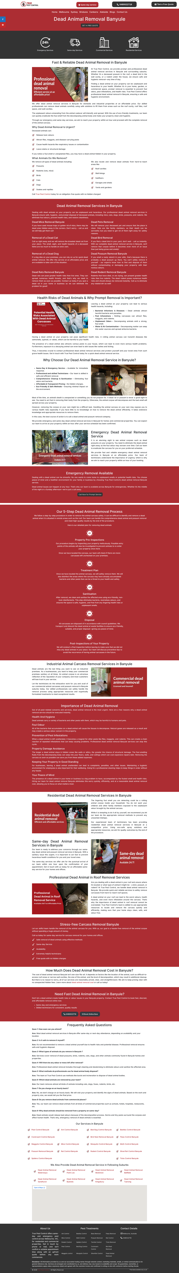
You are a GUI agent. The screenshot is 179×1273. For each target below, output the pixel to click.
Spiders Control (81, 1242)
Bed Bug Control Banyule (101, 1130)
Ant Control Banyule (69, 1130)
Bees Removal (96, 1233)
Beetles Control (81, 1233)
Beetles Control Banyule (130, 1130)
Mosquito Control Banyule (101, 1144)
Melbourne (64, 12)
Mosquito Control (82, 1253)
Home (54, 12)
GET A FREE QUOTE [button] (90, 25)
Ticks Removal (111, 1242)
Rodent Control (67, 1242)
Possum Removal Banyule (42, 1151)
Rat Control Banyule (69, 1151)
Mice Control (66, 1238)
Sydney (74, 12)
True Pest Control (43, 194)
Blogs (112, 12)
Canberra (93, 12)
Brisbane (83, 12)
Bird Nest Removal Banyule (102, 1137)
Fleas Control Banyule (129, 1137)
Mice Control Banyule (70, 1144)
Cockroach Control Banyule (43, 1137)
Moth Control (80, 1238)
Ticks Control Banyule (129, 1158)
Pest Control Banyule (40, 1130)
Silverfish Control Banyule (131, 1151)
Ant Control (65, 1233)
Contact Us (122, 12)
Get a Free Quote (165, 4)
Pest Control (66, 1246)
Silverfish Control (96, 1253)
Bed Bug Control (81, 1246)
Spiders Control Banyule (41, 1158)
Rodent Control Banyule (101, 1151)
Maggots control (67, 1253)
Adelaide (104, 12)
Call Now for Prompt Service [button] (90, 494)
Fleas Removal (111, 1233)
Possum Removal (97, 1238)
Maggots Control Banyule (42, 1144)
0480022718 (125, 4)
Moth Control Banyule (129, 1144)
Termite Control (96, 1242)
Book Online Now (91, 1014)
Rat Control (109, 1238)
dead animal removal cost (83, 982)
